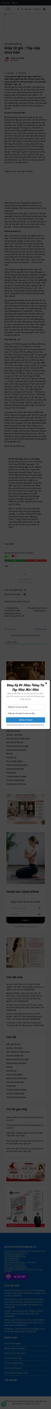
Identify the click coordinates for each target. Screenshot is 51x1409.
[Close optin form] (46, 683)
